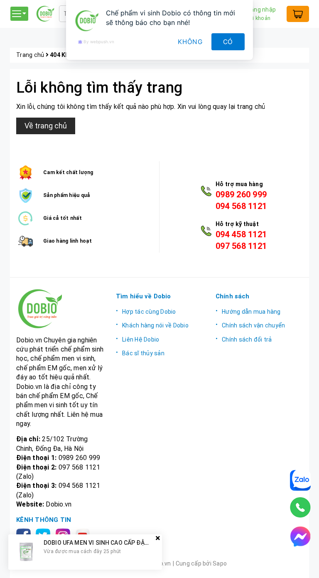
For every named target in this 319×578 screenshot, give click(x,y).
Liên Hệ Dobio (140, 339)
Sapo (220, 563)
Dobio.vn (58, 504)
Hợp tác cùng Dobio (149, 311)
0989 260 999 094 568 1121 (241, 200)
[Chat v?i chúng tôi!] (300, 536)
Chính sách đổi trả (247, 339)
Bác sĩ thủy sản (143, 353)
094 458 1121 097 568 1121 (241, 240)
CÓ (228, 42)
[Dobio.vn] (59, 309)
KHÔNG (190, 42)
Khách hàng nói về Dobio (155, 325)
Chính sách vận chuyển (253, 325)
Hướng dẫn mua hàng (251, 311)
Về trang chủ (46, 125)
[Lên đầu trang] (304, 563)
